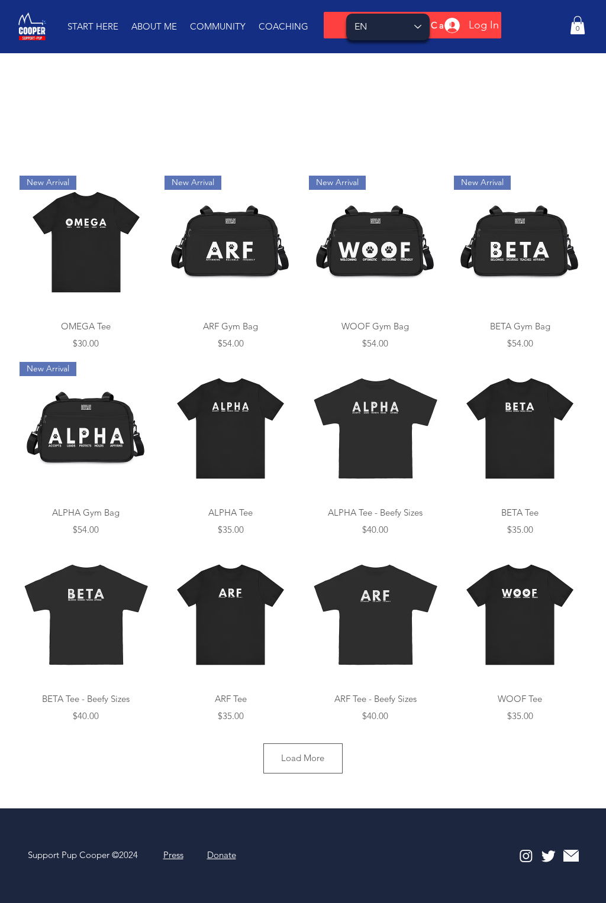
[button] (93, 26)
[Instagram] (526, 855)
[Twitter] (548, 855)
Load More (302, 757)
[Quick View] (231, 428)
